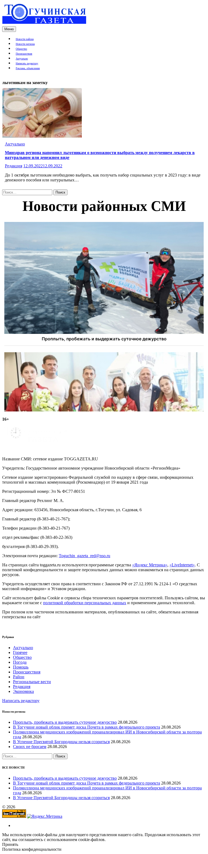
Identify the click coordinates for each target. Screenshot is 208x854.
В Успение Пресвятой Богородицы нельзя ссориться (61, 741)
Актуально (22, 58)
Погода (20, 662)
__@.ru (84, 555)
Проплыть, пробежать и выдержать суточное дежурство (65, 722)
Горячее (20, 652)
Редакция (13, 166)
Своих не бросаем (29, 746)
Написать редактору (27, 63)
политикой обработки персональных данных (84, 602)
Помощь (20, 667)
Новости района (25, 39)
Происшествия (24, 53)
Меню (9, 29)
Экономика (23, 691)
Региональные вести (32, 681)
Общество (21, 48)
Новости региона (25, 43)
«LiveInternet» (182, 565)
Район (18, 676)
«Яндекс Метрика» (149, 565)
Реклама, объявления (28, 68)
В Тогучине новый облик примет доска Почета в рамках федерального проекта (86, 727)
